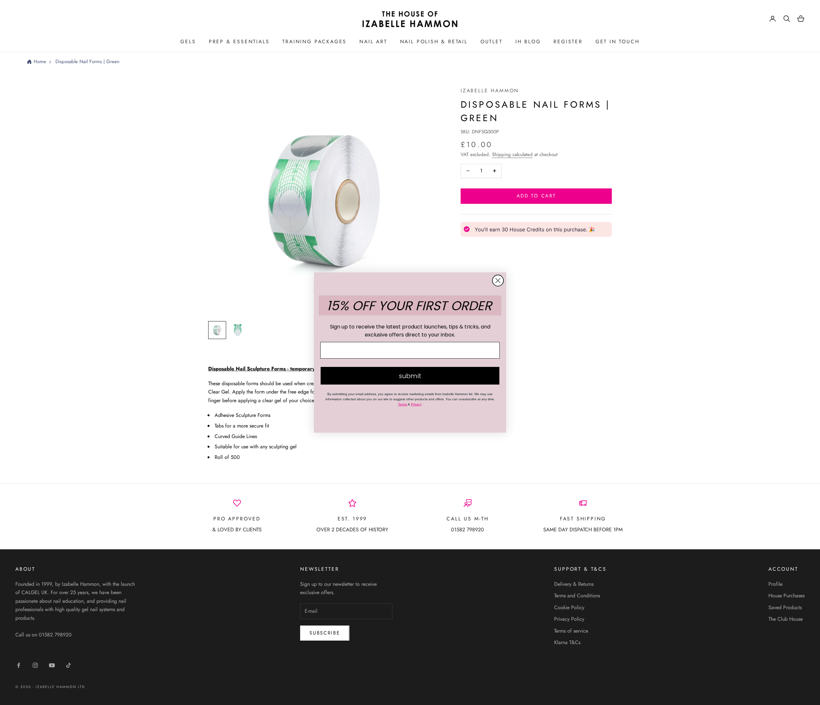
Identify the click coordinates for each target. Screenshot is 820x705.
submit (410, 375)
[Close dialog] (498, 280)
